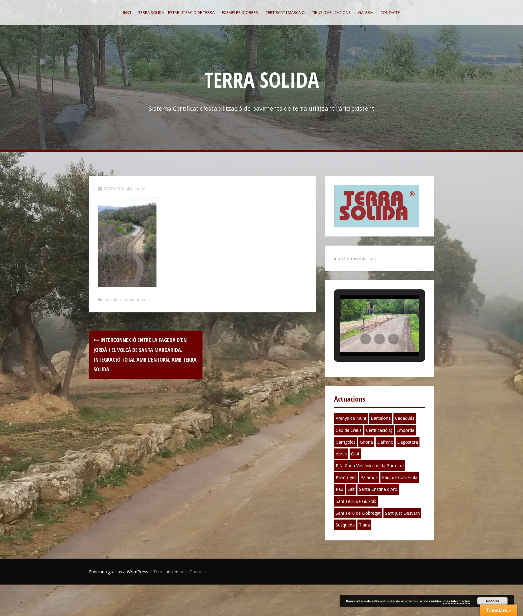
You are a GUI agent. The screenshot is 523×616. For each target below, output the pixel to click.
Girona (366, 442)
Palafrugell (346, 477)
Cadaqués (404, 418)
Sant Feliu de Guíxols (356, 501)
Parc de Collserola (399, 477)
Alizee (172, 572)
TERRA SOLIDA (261, 79)
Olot (355, 454)
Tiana (364, 525)
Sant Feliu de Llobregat (358, 513)
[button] (365, 339)
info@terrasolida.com (355, 258)
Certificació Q (379, 430)
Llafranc (385, 442)
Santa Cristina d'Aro (378, 489)
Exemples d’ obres (240, 12)
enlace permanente (127, 299)
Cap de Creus (349, 430)
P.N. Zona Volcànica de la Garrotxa (370, 465)
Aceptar (492, 601)
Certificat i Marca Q (285, 12)
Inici (127, 12)
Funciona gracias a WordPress (118, 572)
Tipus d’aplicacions (331, 12)
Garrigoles (346, 442)
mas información (456, 601)
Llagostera (407, 442)
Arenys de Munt (351, 418)
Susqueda (345, 525)
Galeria (365, 12)
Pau (339, 489)
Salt (351, 489)
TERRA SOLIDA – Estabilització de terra (176, 12)
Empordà (405, 430)
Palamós (369, 477)
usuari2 (138, 188)
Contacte (390, 12)
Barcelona (381, 418)
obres (341, 454)
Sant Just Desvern (402, 513)
